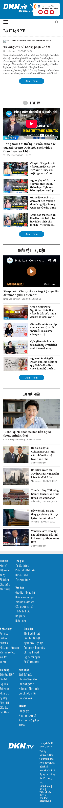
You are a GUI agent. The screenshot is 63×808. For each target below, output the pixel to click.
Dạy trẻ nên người (32, 657)
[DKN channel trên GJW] (49, 6)
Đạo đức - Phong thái (25, 592)
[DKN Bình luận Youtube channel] (46, 12)
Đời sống (4, 670)
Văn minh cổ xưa (7, 652)
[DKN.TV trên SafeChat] (35, 6)
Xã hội (3, 575)
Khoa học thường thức (29, 720)
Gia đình (4, 679)
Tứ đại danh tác (22, 611)
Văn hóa (19, 588)
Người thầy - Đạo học (33, 643)
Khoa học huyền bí (27, 715)
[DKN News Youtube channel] (40, 12)
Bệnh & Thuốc (25, 674)
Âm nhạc (4, 633)
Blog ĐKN (4, 703)
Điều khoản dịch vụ (45, 794)
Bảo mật (43, 798)
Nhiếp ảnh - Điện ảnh (9, 648)
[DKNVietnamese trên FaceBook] (39, 6)
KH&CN (22, 706)
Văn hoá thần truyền (24, 602)
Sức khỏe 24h (25, 698)
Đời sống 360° (7, 674)
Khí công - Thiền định (29, 689)
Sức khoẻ (4, 712)
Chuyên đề (20, 616)
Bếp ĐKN (4, 684)
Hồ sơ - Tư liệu (22, 575)
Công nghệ (24, 711)
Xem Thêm (31, 81)
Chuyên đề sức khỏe (28, 679)
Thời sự (4, 561)
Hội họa (3, 638)
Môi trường (36, 481)
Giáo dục (28, 629)
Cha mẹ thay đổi (31, 652)
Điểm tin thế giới (38, 463)
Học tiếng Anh (9, 51)
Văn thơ (3, 657)
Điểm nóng (36, 501)
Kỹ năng (35, 522)
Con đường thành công (14, 440)
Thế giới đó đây (22, 580)
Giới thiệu (44, 786)
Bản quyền (45, 800)
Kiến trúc (4, 643)
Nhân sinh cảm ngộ (24, 597)
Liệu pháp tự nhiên (27, 693)
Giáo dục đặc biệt (32, 638)
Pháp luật (4, 580)
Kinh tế (3, 565)
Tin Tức (6, 155)
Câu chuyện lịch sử (24, 607)
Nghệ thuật (20, 621)
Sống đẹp (4, 689)
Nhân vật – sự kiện (31, 250)
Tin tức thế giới (22, 565)
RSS (41, 789)
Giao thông (5, 584)
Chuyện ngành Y (26, 684)
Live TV (35, 102)
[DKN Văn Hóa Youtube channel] (52, 12)
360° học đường (31, 662)
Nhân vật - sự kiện (11, 299)
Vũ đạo (3, 662)
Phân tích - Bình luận (25, 570)
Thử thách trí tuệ (32, 633)
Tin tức (22, 725)
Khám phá (4, 693)
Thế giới (19, 561)
